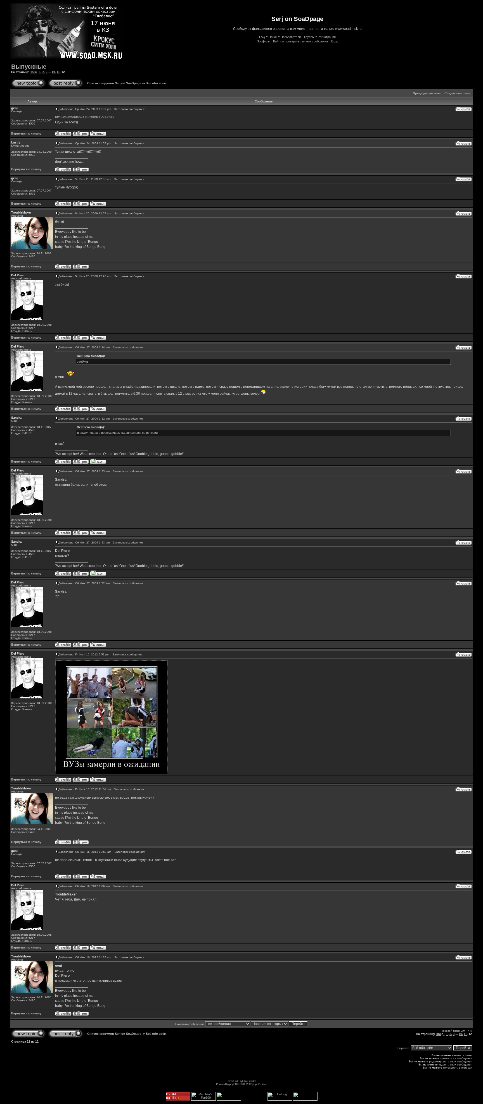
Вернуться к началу (26, 133)
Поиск (273, 37)
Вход (334, 41)
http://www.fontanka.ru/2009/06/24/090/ (84, 117)
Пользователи (291, 37)
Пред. (33, 71)
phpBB (233, 1084)
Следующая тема (457, 93)
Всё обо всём (156, 83)
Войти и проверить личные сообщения (300, 41)
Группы (309, 37)
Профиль (263, 41)
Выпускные (28, 66)
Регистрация (327, 37)
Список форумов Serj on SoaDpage (114, 83)
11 (58, 71)
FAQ (262, 37)
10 (53, 71)
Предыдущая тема (427, 93)
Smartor (251, 1081)
